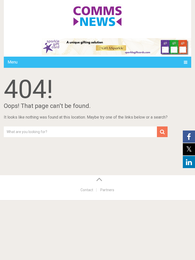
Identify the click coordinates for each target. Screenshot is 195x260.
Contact (86, 190)
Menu (13, 62)
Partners (107, 190)
